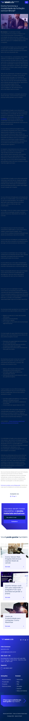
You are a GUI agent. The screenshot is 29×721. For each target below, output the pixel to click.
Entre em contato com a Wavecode (10, 485)
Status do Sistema (22, 691)
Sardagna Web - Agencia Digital (14, 716)
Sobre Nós (20, 679)
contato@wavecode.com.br (8, 652)
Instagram (10, 496)
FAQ (18, 684)
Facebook (12, 496)
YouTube (15, 496)
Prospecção (5, 682)
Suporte (19, 688)
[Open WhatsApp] (26, 718)
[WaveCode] (8, 2)
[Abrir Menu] (26, 2)
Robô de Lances (6, 686)
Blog (18, 682)
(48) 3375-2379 (5, 649)
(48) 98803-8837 (7, 668)
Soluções (19, 686)
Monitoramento (6, 679)
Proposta (4, 684)
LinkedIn (14, 496)
